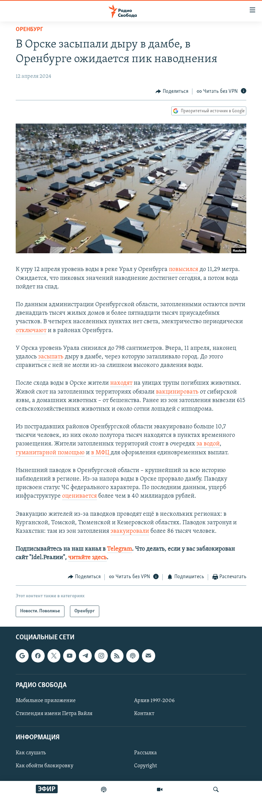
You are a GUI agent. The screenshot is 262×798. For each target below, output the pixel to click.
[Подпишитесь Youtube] (69, 655)
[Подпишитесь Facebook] (37, 655)
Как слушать (31, 753)
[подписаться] (148, 655)
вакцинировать (177, 392)
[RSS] (117, 655)
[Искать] (216, 789)
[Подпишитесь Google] (22, 655)
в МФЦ (100, 453)
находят (121, 383)
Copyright (145, 766)
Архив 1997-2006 (154, 700)
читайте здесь (87, 558)
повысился (183, 270)
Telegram (119, 549)
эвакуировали (130, 531)
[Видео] (159, 789)
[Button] (172, 91)
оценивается (79, 496)
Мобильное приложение (46, 700)
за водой (208, 444)
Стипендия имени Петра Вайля (54, 713)
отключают (31, 331)
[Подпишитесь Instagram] (100, 655)
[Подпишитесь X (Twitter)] (53, 655)
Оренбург (29, 30)
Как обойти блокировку (44, 766)
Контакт (144, 713)
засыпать (50, 357)
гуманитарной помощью (50, 453)
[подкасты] (103, 789)
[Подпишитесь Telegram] (85, 655)
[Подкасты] (132, 655)
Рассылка (145, 753)
